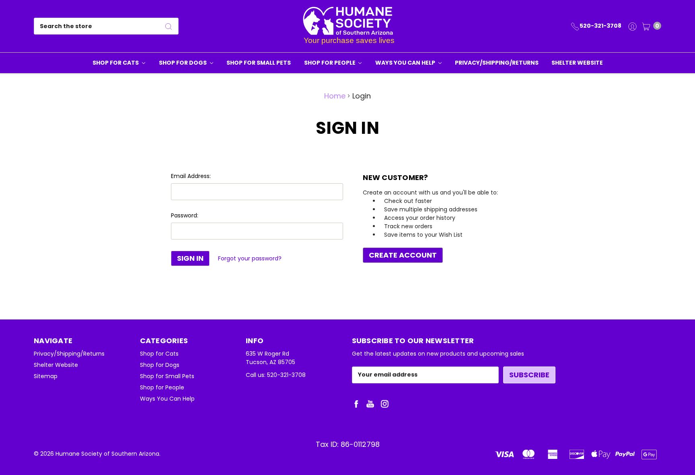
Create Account (403, 255)
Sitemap (46, 376)
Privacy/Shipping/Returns (497, 63)
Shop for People (330, 63)
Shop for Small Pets (258, 63)
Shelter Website (577, 63)
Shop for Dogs (183, 63)
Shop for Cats (116, 63)
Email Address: (191, 176)
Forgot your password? (250, 258)
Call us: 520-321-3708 (276, 375)
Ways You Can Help (405, 63)
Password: (184, 215)
